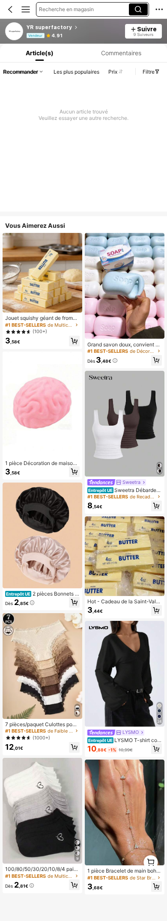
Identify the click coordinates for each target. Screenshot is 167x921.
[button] (10, 9)
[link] (15, 32)
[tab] (39, 53)
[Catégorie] (25, 9)
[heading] (73, 27)
